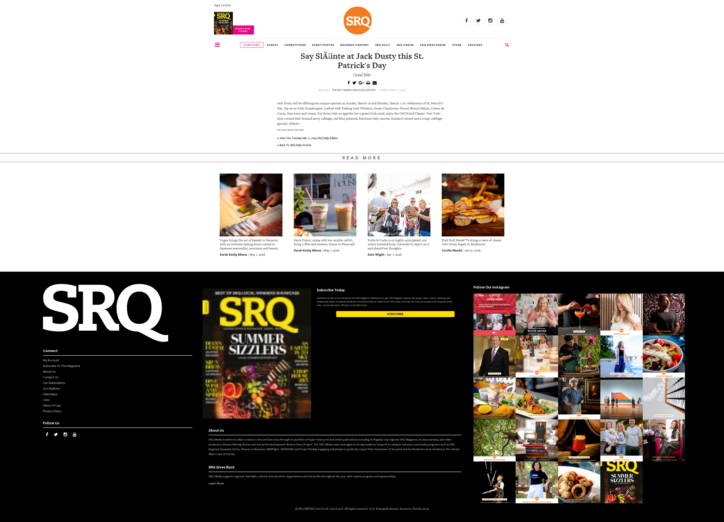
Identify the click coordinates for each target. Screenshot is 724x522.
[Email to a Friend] (375, 83)
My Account (51, 360)
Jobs (46, 400)
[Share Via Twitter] (354, 83)
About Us (49, 371)
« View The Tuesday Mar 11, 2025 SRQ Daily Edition (307, 138)
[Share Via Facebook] (348, 83)
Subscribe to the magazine (61, 366)
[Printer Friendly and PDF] (368, 83)
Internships (50, 394)
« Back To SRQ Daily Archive (294, 145)
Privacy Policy (52, 411)
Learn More (216, 483)
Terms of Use (52, 405)
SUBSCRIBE (395, 314)
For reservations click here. (290, 129)
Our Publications (54, 383)
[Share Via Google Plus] (361, 83)
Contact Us (50, 377)
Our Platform (51, 388)
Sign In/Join (222, 5)
